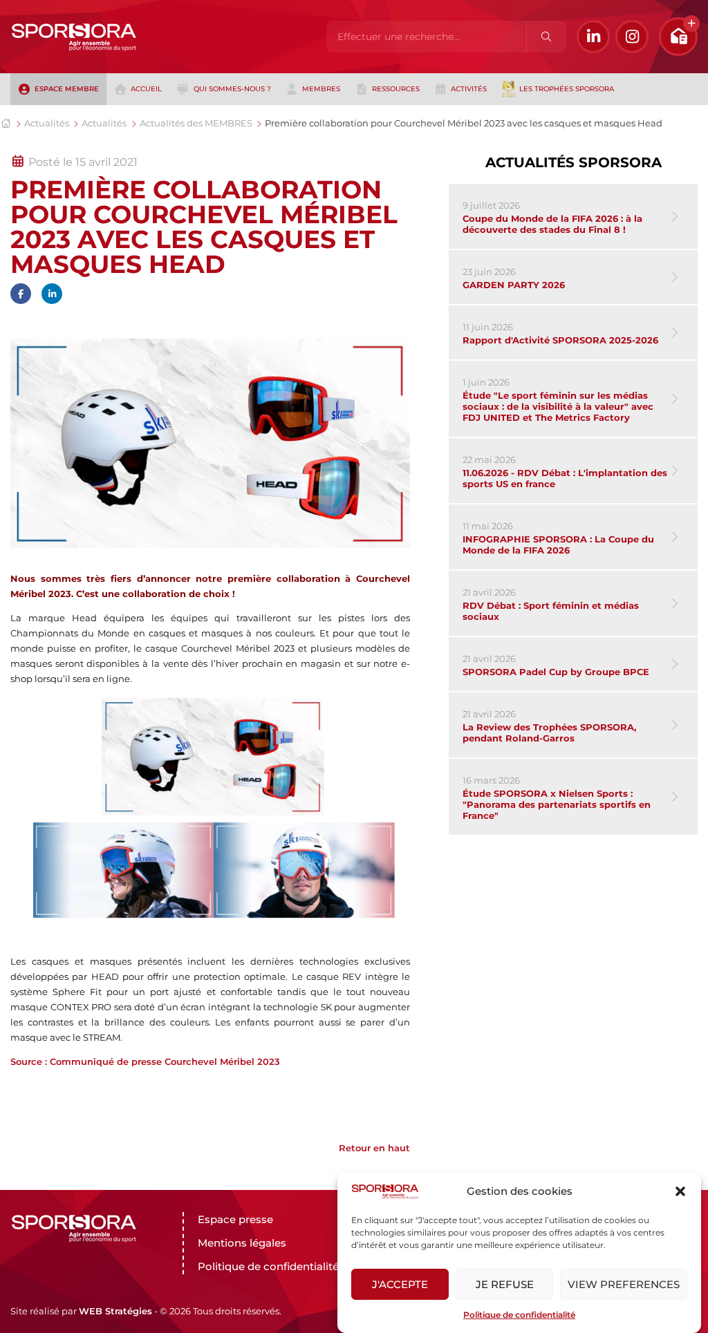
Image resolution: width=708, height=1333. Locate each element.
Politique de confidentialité (519, 1315)
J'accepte (400, 1284)
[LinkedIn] (593, 36)
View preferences (624, 1284)
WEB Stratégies (115, 1310)
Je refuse (505, 1284)
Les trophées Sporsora (566, 88)
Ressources (396, 88)
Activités (469, 88)
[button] (680, 1191)
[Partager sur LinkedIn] (51, 293)
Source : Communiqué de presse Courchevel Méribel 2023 (145, 1061)
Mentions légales (242, 1242)
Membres (321, 88)
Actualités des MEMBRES (196, 123)
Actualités (46, 123)
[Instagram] (632, 36)
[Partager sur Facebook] (20, 293)
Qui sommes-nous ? (232, 88)
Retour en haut (374, 1147)
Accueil (146, 88)
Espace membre (67, 88)
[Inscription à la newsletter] (678, 36)
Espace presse (235, 1219)
